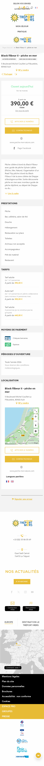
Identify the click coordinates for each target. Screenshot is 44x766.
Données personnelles (13, 686)
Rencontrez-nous (31, 608)
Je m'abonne (22, 581)
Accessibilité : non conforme (16, 696)
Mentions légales (10, 676)
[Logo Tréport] (22, 523)
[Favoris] (28, 8)
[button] (32, 8)
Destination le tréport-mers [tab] (30, 623)
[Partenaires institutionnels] (22, 723)
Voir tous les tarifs (22, 111)
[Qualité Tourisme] (22, 732)
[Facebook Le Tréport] (11, 592)
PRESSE (6, 716)
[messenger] (38, 758)
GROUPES (7, 711)
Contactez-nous (12, 608)
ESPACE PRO (8, 706)
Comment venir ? (13, 668)
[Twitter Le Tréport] (18, 592)
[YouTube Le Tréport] (32, 592)
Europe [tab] (9, 622)
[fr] (36, 8)
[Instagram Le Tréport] (25, 592)
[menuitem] (22, 3)
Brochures (7, 691)
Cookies (6, 701)
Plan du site (8, 681)
